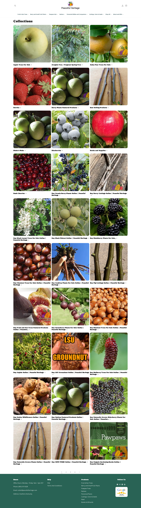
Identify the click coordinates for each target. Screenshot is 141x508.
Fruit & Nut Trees (87, 483)
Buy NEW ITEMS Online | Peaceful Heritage (69, 462)
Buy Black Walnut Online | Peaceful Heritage (69, 238)
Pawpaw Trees (86, 488)
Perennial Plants (86, 494)
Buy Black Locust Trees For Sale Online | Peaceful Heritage (29, 239)
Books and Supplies (98, 150)
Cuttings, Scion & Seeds (89, 497)
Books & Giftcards (87, 502)
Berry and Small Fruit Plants (90, 486)
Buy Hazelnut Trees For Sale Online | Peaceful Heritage (108, 328)
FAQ (48, 483)
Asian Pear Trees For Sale (100, 65)
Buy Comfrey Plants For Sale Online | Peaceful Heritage (70, 284)
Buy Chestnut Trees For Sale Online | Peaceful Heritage (31, 284)
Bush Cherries (19, 193)
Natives (83, 491)
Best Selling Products (98, 107)
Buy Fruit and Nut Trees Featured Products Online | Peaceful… (30, 328)
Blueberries (56, 150)
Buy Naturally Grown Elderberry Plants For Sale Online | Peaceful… (107, 418)
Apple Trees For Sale (21, 65)
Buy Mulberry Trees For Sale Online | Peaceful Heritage (108, 373)
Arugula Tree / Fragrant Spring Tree (66, 65)
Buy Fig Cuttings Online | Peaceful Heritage (107, 283)
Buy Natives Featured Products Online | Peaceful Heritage (67, 418)
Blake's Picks (18, 150)
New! (83, 499)
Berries (16, 107)
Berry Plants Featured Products (64, 107)
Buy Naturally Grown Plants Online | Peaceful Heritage (31, 463)
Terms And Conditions (54, 486)
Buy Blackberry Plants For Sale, (103, 238)
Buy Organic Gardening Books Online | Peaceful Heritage (105, 463)
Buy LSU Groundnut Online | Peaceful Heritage (70, 372)
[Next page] (79, 472)
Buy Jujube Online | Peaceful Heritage (28, 372)
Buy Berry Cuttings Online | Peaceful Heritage (108, 193)
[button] (15, 5)
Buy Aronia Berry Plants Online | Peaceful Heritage (69, 194)
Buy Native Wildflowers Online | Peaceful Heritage (30, 418)
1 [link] (61, 472)
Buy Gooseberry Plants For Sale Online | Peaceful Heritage (68, 328)
